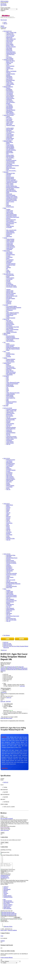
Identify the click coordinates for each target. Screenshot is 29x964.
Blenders (8, 224)
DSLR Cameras (9, 183)
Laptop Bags (9, 137)
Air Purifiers (9, 227)
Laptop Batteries (10, 135)
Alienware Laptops (10, 125)
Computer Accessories (8, 59)
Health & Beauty (7, 363)
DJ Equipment (9, 310)
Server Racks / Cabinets (11, 286)
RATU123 (5, 642)
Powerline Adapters (10, 298)
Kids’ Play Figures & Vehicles (13, 348)
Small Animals (9, 403)
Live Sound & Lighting (11, 306)
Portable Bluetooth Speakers (12, 165)
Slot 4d (14, 666)
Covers (7, 536)
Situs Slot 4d (14, 669)
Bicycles (8, 355)
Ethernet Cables (9, 292)
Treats (7, 379)
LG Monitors (9, 104)
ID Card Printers (10, 259)
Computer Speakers (10, 73)
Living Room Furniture (11, 214)
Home (4, 208)
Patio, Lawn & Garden (11, 230)
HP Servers (8, 302)
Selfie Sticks (9, 166)
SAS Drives (9, 57)
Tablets (7, 514)
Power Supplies (9, 44)
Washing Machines (10, 232)
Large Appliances (10, 231)
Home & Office (9, 97)
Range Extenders (10, 294)
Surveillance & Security (11, 200)
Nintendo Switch (10, 569)
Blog (4, 899)
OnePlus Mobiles (10, 146)
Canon (7, 270)
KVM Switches (9, 284)
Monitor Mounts (9, 112)
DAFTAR (21, 638)
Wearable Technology (11, 150)
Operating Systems (10, 336)
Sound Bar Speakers (10, 195)
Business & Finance (10, 337)
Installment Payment (7, 897)
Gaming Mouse (9, 248)
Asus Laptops (9, 119)
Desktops (8, 88)
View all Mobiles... (10, 148)
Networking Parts (10, 275)
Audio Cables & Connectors (12, 312)
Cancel (2, 842)
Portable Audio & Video (11, 186)
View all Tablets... (10, 157)
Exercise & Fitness (10, 354)
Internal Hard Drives (10, 51)
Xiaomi (8, 510)
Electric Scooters (10, 346)
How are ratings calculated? (7, 818)
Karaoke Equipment (10, 317)
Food (7, 378)
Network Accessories (11, 293)
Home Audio (9, 193)
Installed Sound (9, 315)
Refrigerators (9, 234)
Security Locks (9, 139)
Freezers (8, 235)
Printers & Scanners (10, 459)
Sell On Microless (7, 908)
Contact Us (5, 886)
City (1, 962)
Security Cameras (10, 201)
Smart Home (9, 585)
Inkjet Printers (9, 253)
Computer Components (11, 409)
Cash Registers (9, 330)
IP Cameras (8, 283)
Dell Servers (9, 301)
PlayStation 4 (9, 568)
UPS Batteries (9, 77)
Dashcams (8, 205)
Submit (2, 832)
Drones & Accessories (11, 574)
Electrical (8, 218)
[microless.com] (8, 15)
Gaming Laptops (10, 128)
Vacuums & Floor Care (11, 222)
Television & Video (10, 173)
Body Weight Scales (10, 373)
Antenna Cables (9, 290)
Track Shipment (6, 889)
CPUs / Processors (10, 35)
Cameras (8, 576)
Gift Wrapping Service (8, 902)
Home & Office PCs (10, 428)
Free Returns (3, 3)
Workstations (9, 99)
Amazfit (8, 528)
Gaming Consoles (10, 240)
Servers (8, 299)
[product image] (4, 650)
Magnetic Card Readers (11, 332)
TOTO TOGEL (7, 554)
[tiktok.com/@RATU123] (7, 926)
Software (5, 334)
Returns (5, 891)
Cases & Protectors (10, 161)
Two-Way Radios (10, 188)
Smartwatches (9, 151)
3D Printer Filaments (10, 263)
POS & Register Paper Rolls (12, 326)
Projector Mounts (10, 178)
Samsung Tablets (10, 155)
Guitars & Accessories (11, 308)
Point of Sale (6, 319)
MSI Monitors (9, 111)
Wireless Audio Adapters (11, 196)
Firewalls (8, 280)
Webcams (8, 72)
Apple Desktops (9, 91)
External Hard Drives (11, 53)
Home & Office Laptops (11, 437)
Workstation (9, 130)
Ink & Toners (9, 474)
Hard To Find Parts (7, 900)
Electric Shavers (9, 370)
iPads (7, 153)
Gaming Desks (9, 212)
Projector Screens (10, 177)
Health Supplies (9, 385)
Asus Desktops (9, 93)
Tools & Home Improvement (12, 217)
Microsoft (8, 516)
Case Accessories (10, 36)
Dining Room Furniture (11, 215)
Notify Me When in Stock (6, 718)
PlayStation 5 (9, 567)
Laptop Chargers (10, 134)
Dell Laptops (9, 120)
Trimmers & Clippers (11, 368)
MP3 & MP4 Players (10, 190)
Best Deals (5, 405)
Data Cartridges (9, 58)
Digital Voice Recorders (11, 191)
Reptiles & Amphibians (11, 401)
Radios (7, 192)
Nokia (7, 511)
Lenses (7, 578)
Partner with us (6, 907)
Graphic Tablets (9, 82)
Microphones (9, 76)
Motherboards (9, 37)
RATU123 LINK (7, 643)
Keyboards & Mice (10, 80)
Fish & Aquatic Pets (10, 397)
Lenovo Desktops (10, 95)
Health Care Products (11, 372)
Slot (5, 666)
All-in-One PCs (9, 101)
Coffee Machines (10, 226)
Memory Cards (9, 62)
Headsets (8, 75)
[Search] (14, 17)
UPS (7, 70)
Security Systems (10, 206)
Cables (7, 64)
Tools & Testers (9, 68)
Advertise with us (7, 906)
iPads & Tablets (9, 152)
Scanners (8, 255)
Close (2, 935)
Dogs (7, 377)
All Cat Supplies (10, 396)
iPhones (8, 143)
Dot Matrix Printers (10, 254)
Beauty (7, 364)
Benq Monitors (9, 107)
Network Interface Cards (11, 295)
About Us (5, 888)
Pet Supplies (6, 376)
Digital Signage (9, 480)
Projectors (8, 175)
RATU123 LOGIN (7, 408)
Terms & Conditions (7, 904)
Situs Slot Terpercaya (14, 668)
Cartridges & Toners (10, 264)
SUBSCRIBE (17, 917)
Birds (7, 400)
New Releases (6, 635)
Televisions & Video (10, 555)
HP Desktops (9, 89)
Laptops (8, 116)
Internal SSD (9, 49)
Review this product (5, 827)
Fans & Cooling (9, 40)
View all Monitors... (10, 113)
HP (7, 268)
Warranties (5, 893)
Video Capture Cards (11, 39)
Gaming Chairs (9, 210)
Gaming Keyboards (10, 246)
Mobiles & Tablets (7, 141)
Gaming (5, 237)
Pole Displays (9, 325)
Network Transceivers (11, 285)
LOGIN (7, 638)
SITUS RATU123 (7, 31)
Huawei (8, 508)
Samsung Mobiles (10, 147)
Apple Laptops (9, 122)
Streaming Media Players (11, 181)
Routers (8, 276)
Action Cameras (9, 184)
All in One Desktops (10, 432)
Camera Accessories (10, 579)
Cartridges (8, 267)
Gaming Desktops (10, 98)
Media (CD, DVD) (10, 60)
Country (3, 961)
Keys (7, 311)
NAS (7, 55)
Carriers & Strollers (10, 394)
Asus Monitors (9, 106)
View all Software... (10, 341)
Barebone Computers (11, 46)
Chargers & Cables (10, 162)
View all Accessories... (11, 170)
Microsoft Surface (10, 156)
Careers (5, 894)
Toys (4, 342)
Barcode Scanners (10, 324)
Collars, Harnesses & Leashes (12, 382)
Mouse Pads (9, 81)
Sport (4, 351)
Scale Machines (9, 328)
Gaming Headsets (10, 245)
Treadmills (8, 356)
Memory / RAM (9, 45)
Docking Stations (10, 138)
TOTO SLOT (6, 503)
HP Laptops (8, 117)
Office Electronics (10, 477)
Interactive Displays (10, 479)
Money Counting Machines (12, 329)
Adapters (8, 67)
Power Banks (9, 164)
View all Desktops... (10, 102)
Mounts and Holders (10, 168)
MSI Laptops (9, 124)
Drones (7, 343)
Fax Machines (9, 257)
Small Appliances (10, 221)
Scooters (8, 352)
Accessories (8, 133)
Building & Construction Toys (13, 347)
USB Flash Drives (10, 54)
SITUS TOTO (6, 458)
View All (8, 272)
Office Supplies (6, 333)
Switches (8, 281)
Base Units (8, 320)
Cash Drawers (9, 321)
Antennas (8, 289)
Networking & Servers (8, 274)
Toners (7, 266)
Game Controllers (10, 84)
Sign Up (5, 23)
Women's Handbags (10, 359)
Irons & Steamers (10, 223)
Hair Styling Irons (10, 367)
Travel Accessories (10, 361)
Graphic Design (9, 339)
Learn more (22, 686)
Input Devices (9, 79)
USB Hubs (8, 63)
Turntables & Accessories (11, 197)
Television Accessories (11, 563)
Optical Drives (9, 41)
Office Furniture (9, 213)
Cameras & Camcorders (11, 182)
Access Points (9, 279)
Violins (7, 316)
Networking (9, 481)
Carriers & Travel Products (12, 383)
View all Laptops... (10, 131)
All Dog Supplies (10, 386)
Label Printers (9, 261)
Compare (4, 691)
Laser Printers (9, 252)
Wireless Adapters (10, 277)
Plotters (8, 258)
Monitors (8, 103)
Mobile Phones (9, 142)
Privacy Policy (6, 903)
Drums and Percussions (11, 314)
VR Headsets (9, 249)
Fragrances (8, 365)
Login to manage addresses (7, 957)
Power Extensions (10, 66)
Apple (7, 524)
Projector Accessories (11, 179)
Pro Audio (5, 305)
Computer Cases (10, 33)
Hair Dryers (8, 369)
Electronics (5, 172)
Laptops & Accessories (8, 115)
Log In (4, 22)
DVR (7, 203)
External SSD (9, 50)
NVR (7, 204)
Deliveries (5, 890)
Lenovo (8, 520)
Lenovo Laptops (10, 121)
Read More (5, 768)
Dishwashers (9, 236)
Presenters (8, 85)
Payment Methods (7, 895)
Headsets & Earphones (11, 160)
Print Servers (9, 297)
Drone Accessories (10, 345)
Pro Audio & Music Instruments (13, 583)
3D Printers (8, 262)
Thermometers (9, 374)
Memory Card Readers (11, 71)
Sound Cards (9, 42)
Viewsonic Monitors (10, 110)
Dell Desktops (9, 90)
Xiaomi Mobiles (9, 144)
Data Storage (9, 48)
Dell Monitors (9, 108)
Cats (7, 387)
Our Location (4, 5)
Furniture (8, 209)
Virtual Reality (9, 570)
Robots (7, 350)
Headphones (9, 424)
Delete (6, 842)
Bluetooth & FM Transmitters (12, 187)
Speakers (8, 422)
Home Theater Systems (11, 199)
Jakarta (4, 1)
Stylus (7, 169)
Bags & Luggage (10, 360)
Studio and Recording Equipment (13, 307)
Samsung (8, 271)
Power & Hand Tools (11, 219)
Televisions (8, 174)
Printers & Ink (6, 250)
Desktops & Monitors (8, 86)
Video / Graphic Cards (11, 32)
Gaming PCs (9, 430)
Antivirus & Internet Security (12, 338)
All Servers (8, 303)
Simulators (8, 565)
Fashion (5, 357)
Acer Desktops (9, 94)
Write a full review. (5, 830)
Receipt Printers (9, 323)
